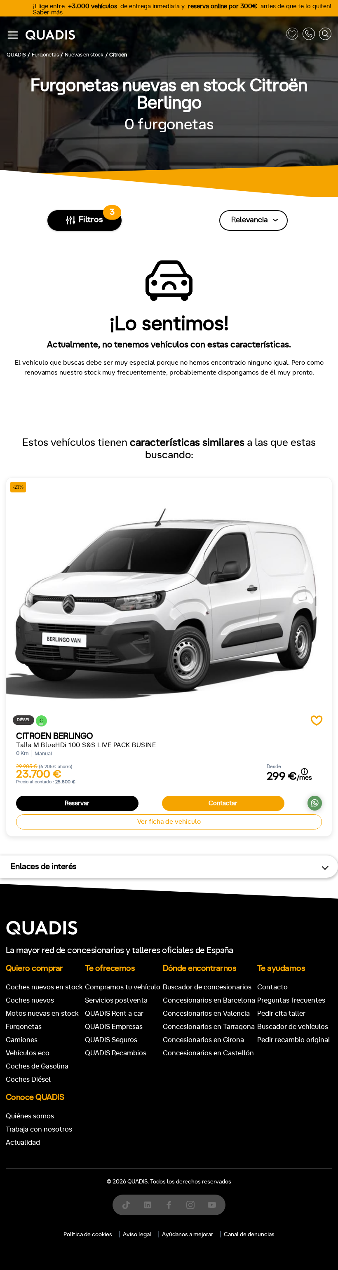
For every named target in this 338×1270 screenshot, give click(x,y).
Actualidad (23, 1142)
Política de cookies (87, 1234)
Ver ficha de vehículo (169, 821)
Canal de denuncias (249, 1234)
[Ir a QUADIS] (154, 35)
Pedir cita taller (281, 1013)
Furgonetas (24, 1026)
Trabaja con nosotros (39, 1129)
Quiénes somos (30, 1116)
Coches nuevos (30, 1000)
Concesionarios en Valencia (206, 1013)
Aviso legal (137, 1234)
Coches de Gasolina (37, 1066)
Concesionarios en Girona (203, 1039)
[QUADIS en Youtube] (212, 1205)
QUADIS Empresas (114, 1026)
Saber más (48, 12)
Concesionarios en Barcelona (209, 1000)
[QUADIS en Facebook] (169, 1205)
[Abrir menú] (13, 35)
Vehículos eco (27, 1053)
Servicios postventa (116, 1000)
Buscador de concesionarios (207, 987)
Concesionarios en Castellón (208, 1053)
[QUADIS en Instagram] (190, 1205)
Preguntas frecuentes (291, 1000)
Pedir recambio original (293, 1039)
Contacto (272, 987)
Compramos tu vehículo (122, 987)
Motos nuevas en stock (42, 1013)
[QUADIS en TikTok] (126, 1205)
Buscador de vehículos (292, 1026)
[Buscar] (325, 35)
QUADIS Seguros (111, 1039)
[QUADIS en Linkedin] (147, 1205)
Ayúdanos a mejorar (187, 1234)
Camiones (22, 1039)
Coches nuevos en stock (44, 987)
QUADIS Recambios (115, 1053)
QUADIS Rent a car (114, 1013)
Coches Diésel (28, 1079)
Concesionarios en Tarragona (209, 1026)
